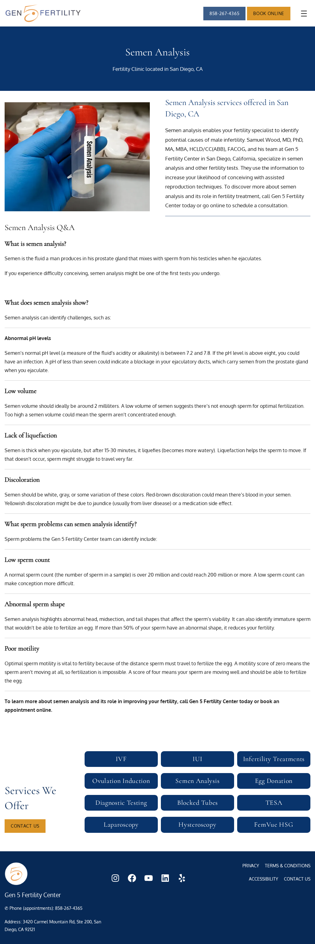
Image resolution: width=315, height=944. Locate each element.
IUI (197, 759)
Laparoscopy (121, 824)
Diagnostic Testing (121, 803)
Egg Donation (274, 781)
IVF (121, 759)
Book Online (268, 13)
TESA (273, 803)
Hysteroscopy (197, 824)
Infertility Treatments (274, 759)
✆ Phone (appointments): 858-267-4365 (43, 908)
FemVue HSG (273, 824)
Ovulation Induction (121, 781)
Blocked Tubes (197, 803)
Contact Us (25, 826)
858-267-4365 (224, 13)
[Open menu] (304, 13)
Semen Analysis (197, 781)
